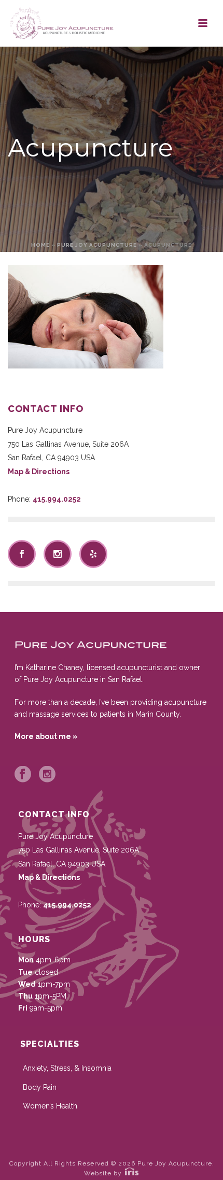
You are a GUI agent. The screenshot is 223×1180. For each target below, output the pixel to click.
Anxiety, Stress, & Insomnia (67, 1068)
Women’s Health (50, 1106)
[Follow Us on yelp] (93, 554)
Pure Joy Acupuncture (97, 245)
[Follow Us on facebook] (22, 554)
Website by (104, 1173)
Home (40, 245)
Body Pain (40, 1087)
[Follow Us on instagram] (58, 554)
